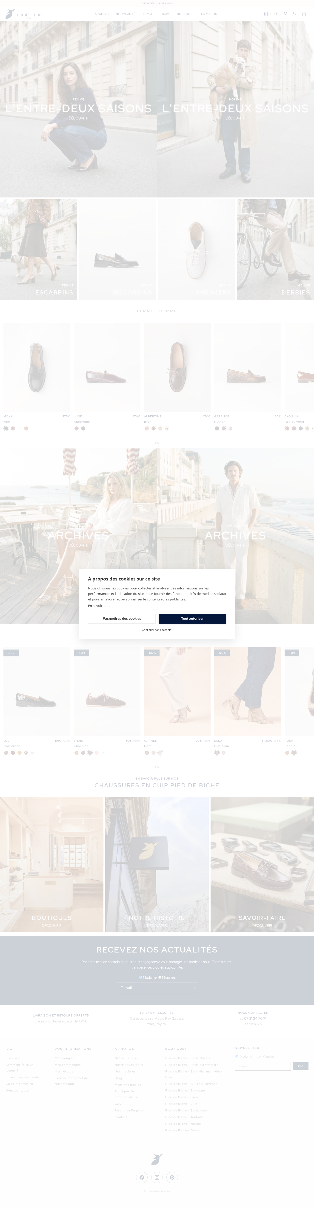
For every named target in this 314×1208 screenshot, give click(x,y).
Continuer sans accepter (157, 630)
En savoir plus (99, 605)
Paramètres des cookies (122, 618)
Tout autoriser (192, 618)
